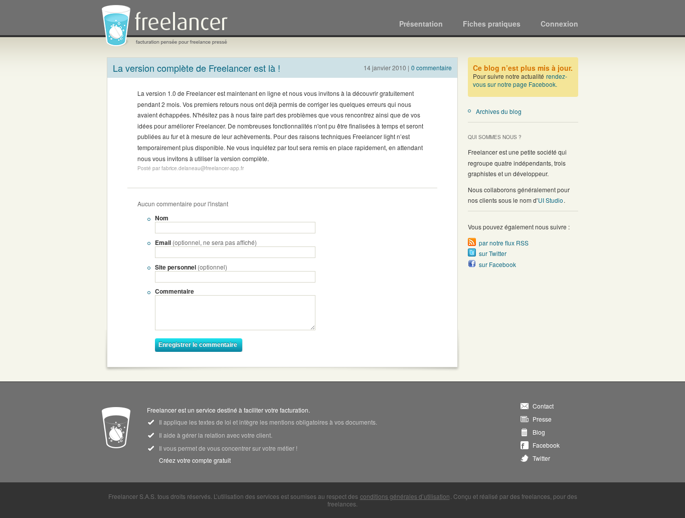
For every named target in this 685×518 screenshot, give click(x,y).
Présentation (421, 24)
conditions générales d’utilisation (405, 496)
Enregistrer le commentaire (197, 344)
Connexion (559, 24)
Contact (543, 406)
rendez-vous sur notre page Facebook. (520, 80)
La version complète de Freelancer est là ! (196, 67)
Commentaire (174, 291)
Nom (161, 218)
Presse (542, 419)
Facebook (546, 445)
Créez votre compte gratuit (195, 460)
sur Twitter (492, 253)
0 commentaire (431, 67)
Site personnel (191, 267)
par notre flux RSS (504, 242)
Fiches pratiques (492, 24)
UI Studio (550, 200)
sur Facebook (497, 264)
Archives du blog (499, 111)
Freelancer (170, 26)
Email (206, 242)
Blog (539, 432)
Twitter (541, 458)
